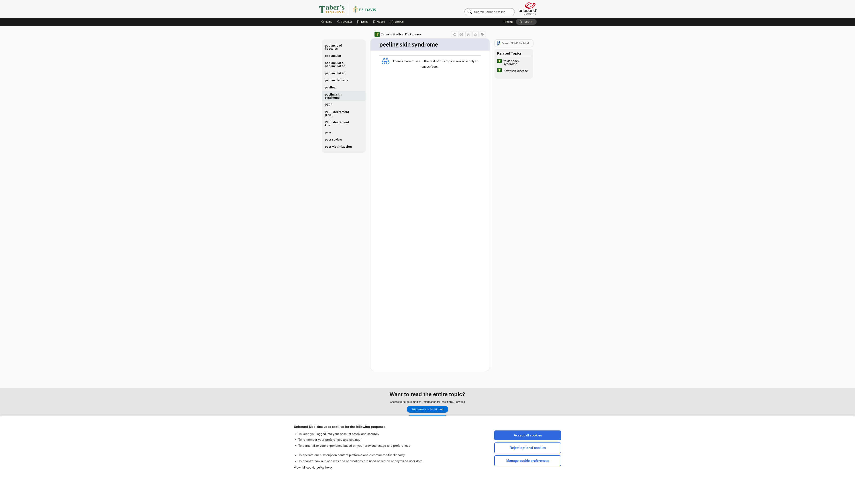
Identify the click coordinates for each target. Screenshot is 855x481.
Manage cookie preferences (527, 461)
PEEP (328, 104)
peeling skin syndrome (333, 95)
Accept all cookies (528, 435)
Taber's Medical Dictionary (401, 34)
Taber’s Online (374, 9)
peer (328, 132)
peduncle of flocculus (333, 46)
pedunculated (335, 73)
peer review (333, 139)
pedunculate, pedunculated (335, 64)
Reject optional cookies (528, 448)
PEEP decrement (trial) (337, 113)
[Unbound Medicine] (528, 8)
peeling (330, 87)
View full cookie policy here (313, 467)
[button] (397, 22)
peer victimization (338, 146)
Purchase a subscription (427, 409)
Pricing (508, 21)
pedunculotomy (336, 80)
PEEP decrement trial (337, 123)
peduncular (333, 55)
